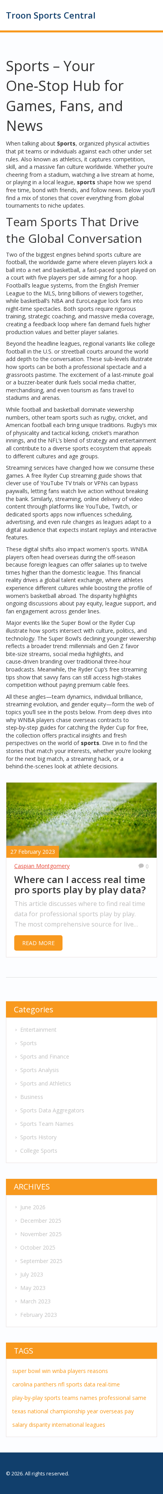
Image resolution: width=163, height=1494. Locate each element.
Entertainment (38, 1029)
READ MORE (38, 943)
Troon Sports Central (50, 15)
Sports (28, 1043)
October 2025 (37, 1247)
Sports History (38, 1137)
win (46, 1371)
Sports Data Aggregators (52, 1110)
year (92, 1411)
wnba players (69, 1371)
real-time (108, 1384)
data (89, 1384)
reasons (97, 1371)
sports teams (61, 1397)
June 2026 (32, 1207)
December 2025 (40, 1220)
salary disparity (31, 1424)
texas (19, 1411)
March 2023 (35, 1301)
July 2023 (31, 1274)
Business (31, 1097)
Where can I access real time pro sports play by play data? (80, 884)
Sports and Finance (44, 1056)
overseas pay (117, 1411)
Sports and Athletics (45, 1083)
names (88, 1397)
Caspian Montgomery (42, 866)
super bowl (26, 1371)
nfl (61, 1384)
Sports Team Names (47, 1123)
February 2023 (38, 1314)
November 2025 (41, 1234)
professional (115, 1397)
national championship (56, 1411)
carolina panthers (34, 1384)
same (139, 1397)
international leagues (78, 1424)
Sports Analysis (39, 1070)
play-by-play (27, 1397)
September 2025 (41, 1261)
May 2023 (32, 1288)
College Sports (38, 1150)
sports (74, 1384)
